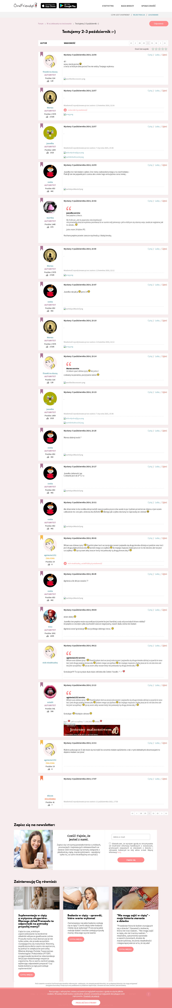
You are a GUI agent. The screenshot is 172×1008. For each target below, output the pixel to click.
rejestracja (139, 15)
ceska (50, 182)
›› (165, 43)
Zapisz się (130, 860)
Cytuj (150, 54)
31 (152, 43)
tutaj (119, 852)
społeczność (148, 5)
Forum (40, 23)
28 (139, 43)
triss (50, 627)
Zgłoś (164, 54)
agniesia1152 (50, 555)
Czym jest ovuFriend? (120, 15)
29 (144, 43)
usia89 (50, 702)
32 (156, 43)
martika (50, 218)
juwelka (50, 143)
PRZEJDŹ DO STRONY (86, 1002)
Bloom (50, 796)
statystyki (108, 5)
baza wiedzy (127, 5)
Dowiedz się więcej (91, 996)
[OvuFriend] (25, 7)
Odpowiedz (159, 23)
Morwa (50, 108)
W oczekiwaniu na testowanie (59, 23)
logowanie (153, 15)
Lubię (157, 54)
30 (148, 43)
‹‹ (131, 43)
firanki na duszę (50, 72)
